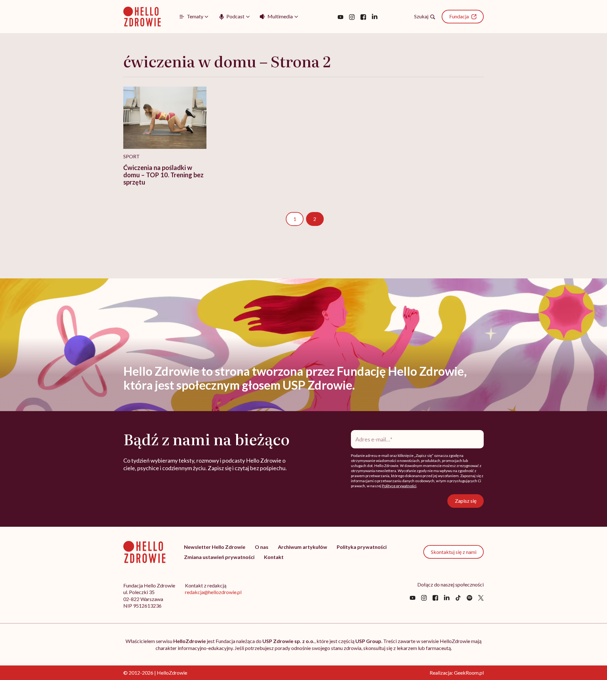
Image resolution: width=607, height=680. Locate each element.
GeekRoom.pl (469, 673)
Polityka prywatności (362, 547)
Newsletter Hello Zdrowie (214, 547)
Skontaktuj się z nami (453, 552)
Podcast (235, 16)
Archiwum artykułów (302, 547)
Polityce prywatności (399, 485)
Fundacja (459, 16)
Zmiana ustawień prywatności (219, 557)
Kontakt (274, 557)
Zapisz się (465, 501)
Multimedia (280, 16)
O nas (261, 547)
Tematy (195, 16)
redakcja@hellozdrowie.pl (213, 592)
